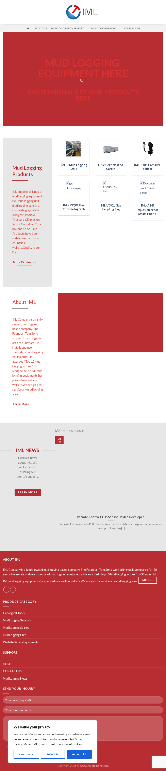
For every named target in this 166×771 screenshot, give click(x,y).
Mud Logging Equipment (67, 28)
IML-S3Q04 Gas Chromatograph (74, 207)
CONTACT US (132, 28)
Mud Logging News (15, 678)
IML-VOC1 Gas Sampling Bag (110, 207)
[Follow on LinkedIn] (13, 590)
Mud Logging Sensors (17, 620)
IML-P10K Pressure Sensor (147, 166)
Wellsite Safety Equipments (21, 642)
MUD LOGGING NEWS (104, 28)
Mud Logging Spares (16, 627)
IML (28, 28)
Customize (26, 754)
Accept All (79, 754)
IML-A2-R (147, 205)
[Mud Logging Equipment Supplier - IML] (83, 12)
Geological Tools (14, 613)
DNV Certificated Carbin (110, 166)
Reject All (52, 754)
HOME (7, 664)
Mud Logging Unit (14, 635)
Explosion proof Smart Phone (148, 211)
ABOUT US (40, 28)
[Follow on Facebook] (6, 590)
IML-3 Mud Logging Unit (74, 166)
